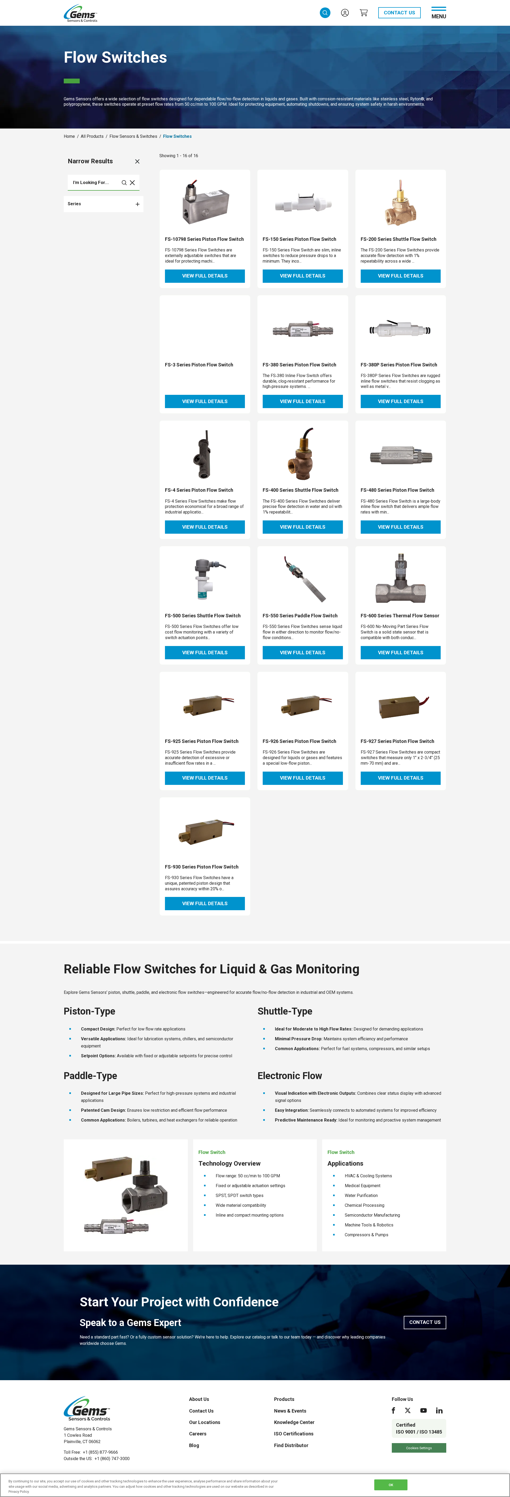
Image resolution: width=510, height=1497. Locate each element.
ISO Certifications (293, 1433)
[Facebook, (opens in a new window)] (393, 1410)
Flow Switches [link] (177, 136)
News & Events (290, 1411)
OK (391, 1485)
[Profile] (345, 13)
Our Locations (204, 1422)
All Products (92, 136)
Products (284, 1399)
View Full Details (205, 276)
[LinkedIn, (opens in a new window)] (439, 1410)
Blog (194, 1445)
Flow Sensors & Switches (133, 136)
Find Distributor (291, 1445)
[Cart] (364, 13)
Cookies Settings (419, 1448)
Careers (197, 1433)
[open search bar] (325, 12)
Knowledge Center (294, 1422)
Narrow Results (90, 161)
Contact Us (399, 13)
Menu (439, 16)
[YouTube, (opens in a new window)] (423, 1410)
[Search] (124, 182)
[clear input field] (132, 182)
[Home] (87, 1408)
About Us (199, 1399)
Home (69, 136)
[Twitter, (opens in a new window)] (408, 1410)
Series (74, 203)
